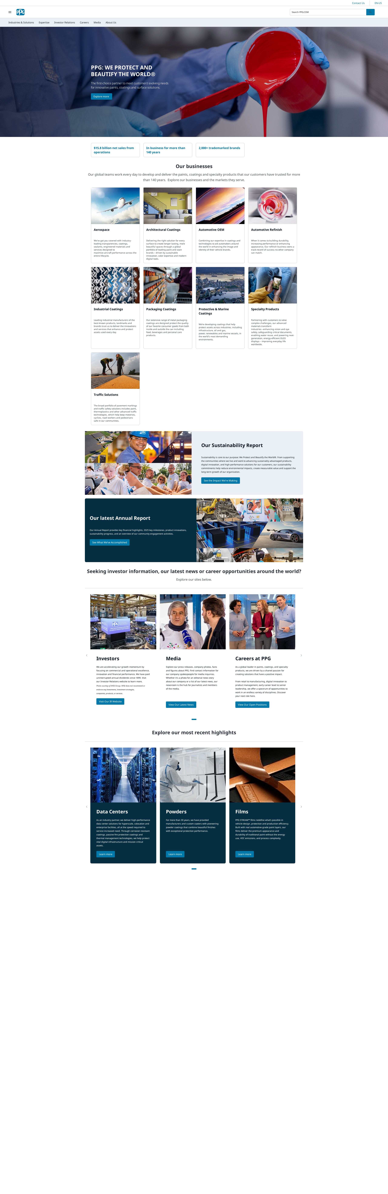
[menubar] (62, 22)
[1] (194, 719)
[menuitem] (21, 22)
